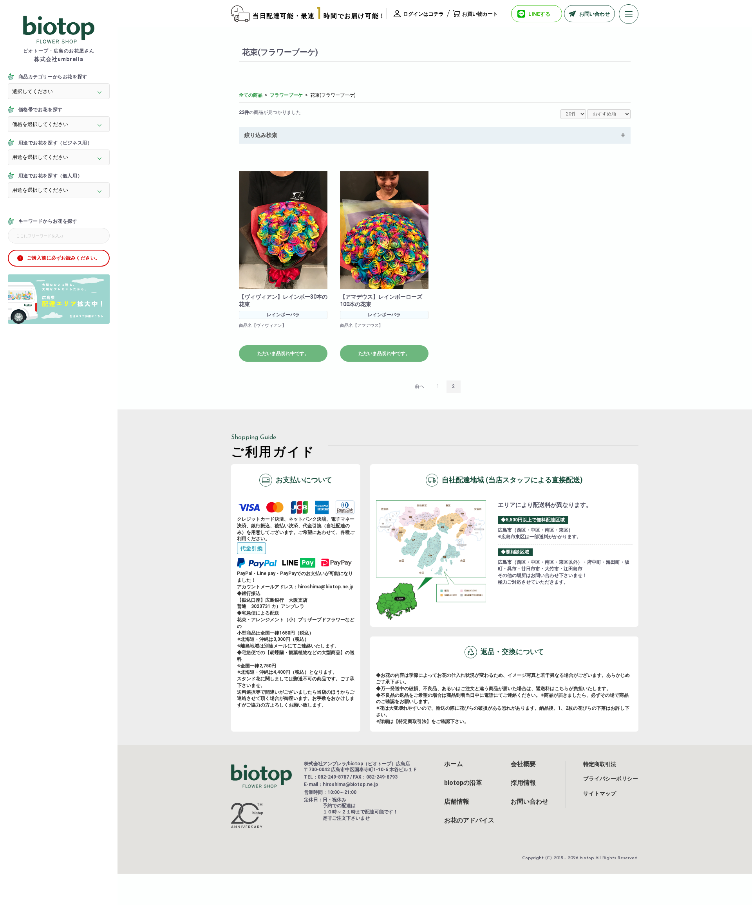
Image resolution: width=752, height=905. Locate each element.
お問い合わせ (529, 802)
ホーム (453, 764)
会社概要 (523, 764)
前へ (419, 386)
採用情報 (523, 783)
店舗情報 (456, 802)
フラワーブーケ (286, 95)
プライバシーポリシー (610, 778)
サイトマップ (599, 793)
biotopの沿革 (463, 783)
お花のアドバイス (469, 820)
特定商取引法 (599, 764)
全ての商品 (250, 95)
